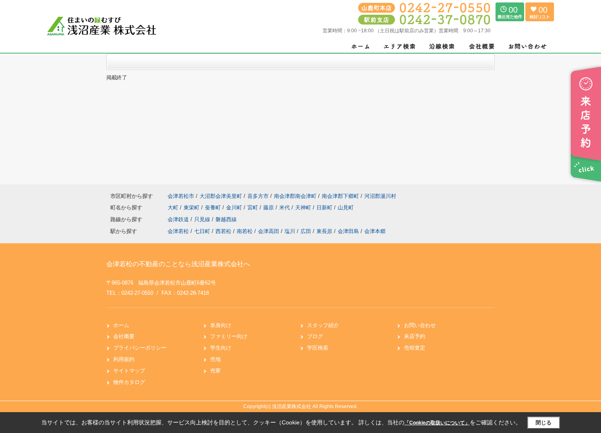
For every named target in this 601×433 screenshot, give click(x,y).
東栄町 (192, 207)
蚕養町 (213, 207)
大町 (174, 207)
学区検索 (317, 348)
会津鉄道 (179, 219)
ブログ (315, 336)
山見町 (346, 207)
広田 (305, 231)
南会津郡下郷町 (340, 196)
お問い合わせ (420, 325)
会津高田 (268, 231)
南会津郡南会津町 (295, 196)
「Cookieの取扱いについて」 (437, 423)
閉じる (544, 423)
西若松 (223, 231)
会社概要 (124, 336)
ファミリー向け (228, 336)
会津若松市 (181, 196)
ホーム (121, 325)
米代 (285, 207)
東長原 (324, 231)
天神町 (304, 207)
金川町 (235, 207)
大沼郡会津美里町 (221, 196)
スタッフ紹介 (323, 325)
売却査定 (414, 348)
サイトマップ (129, 371)
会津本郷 (375, 231)
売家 (215, 371)
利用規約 (124, 359)
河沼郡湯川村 (380, 196)
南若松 (245, 231)
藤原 (269, 207)
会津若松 (178, 231)
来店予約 (414, 336)
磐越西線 (226, 219)
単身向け (220, 325)
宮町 (253, 207)
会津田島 (348, 231)
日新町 (325, 207)
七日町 (202, 231)
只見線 (203, 219)
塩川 (290, 231)
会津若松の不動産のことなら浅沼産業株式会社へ (178, 263)
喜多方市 (258, 196)
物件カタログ (129, 382)
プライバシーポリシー (139, 348)
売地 (215, 359)
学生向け (220, 348)
